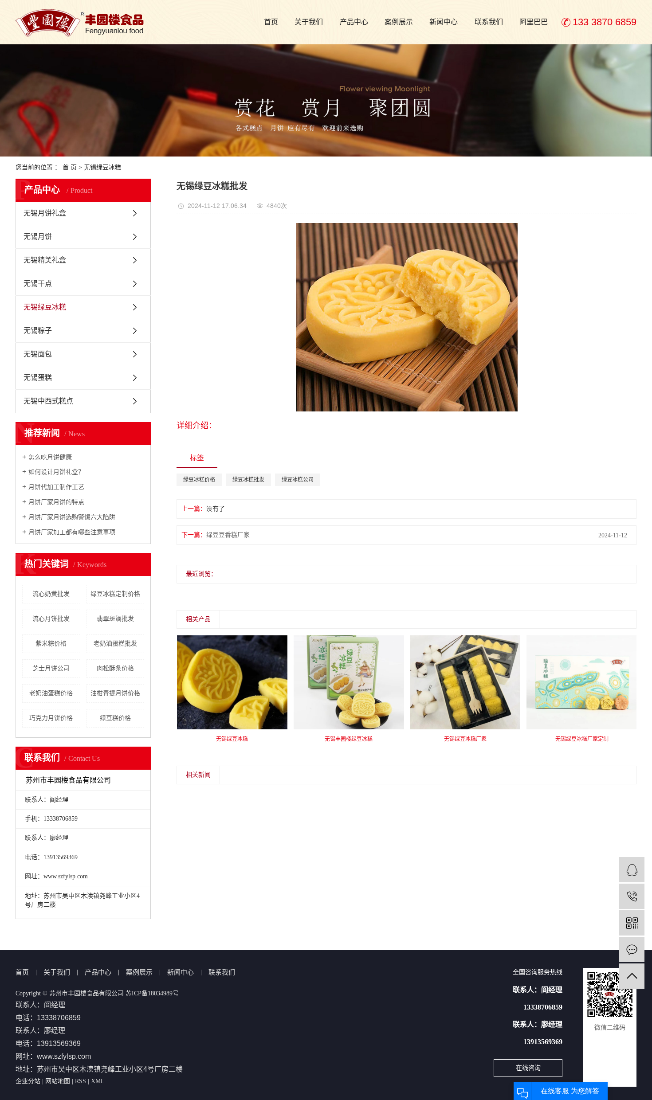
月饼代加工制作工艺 (56, 487)
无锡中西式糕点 (48, 401)
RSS (80, 1081)
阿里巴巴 (533, 22)
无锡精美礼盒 (45, 260)
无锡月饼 (38, 236)
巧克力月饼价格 (51, 718)
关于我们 (309, 22)
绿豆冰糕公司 (298, 480)
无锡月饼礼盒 (45, 213)
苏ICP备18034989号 (152, 993)
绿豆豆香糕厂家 (228, 535)
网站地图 (57, 1081)
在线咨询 (528, 1068)
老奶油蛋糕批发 (115, 643)
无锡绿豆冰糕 (102, 167)
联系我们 (489, 22)
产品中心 (354, 22)
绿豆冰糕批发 (248, 480)
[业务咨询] (631, 869)
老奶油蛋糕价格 (51, 693)
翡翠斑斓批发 (115, 618)
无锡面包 (38, 354)
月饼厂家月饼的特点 (56, 502)
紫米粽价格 (51, 643)
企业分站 (28, 1081)
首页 (271, 22)
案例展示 (399, 22)
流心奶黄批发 (51, 594)
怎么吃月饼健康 (50, 457)
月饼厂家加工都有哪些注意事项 (71, 532)
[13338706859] (631, 896)
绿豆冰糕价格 (199, 480)
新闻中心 (443, 22)
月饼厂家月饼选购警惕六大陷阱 (71, 517)
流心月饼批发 (51, 618)
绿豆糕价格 (115, 718)
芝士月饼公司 (51, 668)
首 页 (70, 167)
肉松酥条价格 (115, 668)
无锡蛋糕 (38, 377)
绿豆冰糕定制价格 (115, 594)
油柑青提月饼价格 (115, 693)
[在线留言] (631, 949)
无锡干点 (38, 283)
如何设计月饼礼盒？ (56, 472)
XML (98, 1081)
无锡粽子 (38, 330)
